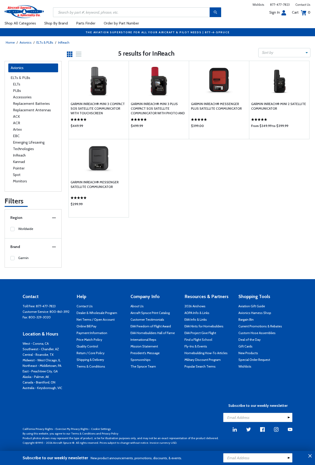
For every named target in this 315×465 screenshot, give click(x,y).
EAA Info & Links (195, 319)
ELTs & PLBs (44, 42)
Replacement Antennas (32, 110)
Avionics (26, 42)
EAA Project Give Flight (200, 333)
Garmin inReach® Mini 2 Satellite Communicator (278, 106)
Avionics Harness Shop (254, 313)
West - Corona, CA (36, 343)
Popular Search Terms (200, 366)
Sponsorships (141, 360)
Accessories (22, 97)
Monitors (20, 181)
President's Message (145, 353)
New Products (248, 353)
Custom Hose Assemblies (257, 333)
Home (10, 42)
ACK (16, 116)
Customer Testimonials (147, 319)
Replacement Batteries (31, 103)
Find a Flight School (198, 340)
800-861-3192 (59, 312)
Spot (17, 174)
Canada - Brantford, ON (39, 382)
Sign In (274, 12)
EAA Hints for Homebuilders (203, 326)
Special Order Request (254, 360)
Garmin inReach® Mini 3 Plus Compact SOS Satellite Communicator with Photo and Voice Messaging (158, 108)
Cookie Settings (101, 429)
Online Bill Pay (86, 326)
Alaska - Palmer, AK (36, 377)
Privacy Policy (110, 433)
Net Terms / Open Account (96, 319)
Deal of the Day (249, 340)
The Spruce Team (143, 366)
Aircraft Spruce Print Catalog (150, 313)
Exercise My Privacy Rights (72, 429)
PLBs (17, 90)
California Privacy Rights (38, 429)
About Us (137, 306)
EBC (16, 136)
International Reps (143, 340)
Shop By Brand (56, 23)
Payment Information (92, 333)
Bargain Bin (246, 319)
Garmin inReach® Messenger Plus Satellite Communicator (216, 106)
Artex (17, 129)
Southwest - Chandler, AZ (41, 349)
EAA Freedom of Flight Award (151, 326)
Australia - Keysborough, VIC (42, 388)
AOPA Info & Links (196, 313)
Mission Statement (144, 346)
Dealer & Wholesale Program (97, 313)
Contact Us (302, 4)
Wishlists (258, 4)
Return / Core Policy (90, 353)
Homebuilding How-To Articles (206, 353)
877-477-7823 (280, 4)
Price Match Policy (89, 340)
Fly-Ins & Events (195, 346)
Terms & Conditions (91, 366)
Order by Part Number (121, 23)
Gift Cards (245, 346)
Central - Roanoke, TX (38, 355)
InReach (63, 42)
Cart (301, 12)
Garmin (23, 258)
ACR (16, 123)
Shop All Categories (20, 23)
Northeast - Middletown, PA (42, 366)
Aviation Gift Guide (251, 306)
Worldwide (25, 229)
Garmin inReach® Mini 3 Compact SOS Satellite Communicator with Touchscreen (98, 108)
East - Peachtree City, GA (40, 371)
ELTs (16, 84)
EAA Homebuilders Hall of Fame (153, 333)
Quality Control (87, 346)
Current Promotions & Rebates (260, 326)
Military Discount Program (202, 360)
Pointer (19, 168)
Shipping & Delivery (90, 360)
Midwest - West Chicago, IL (42, 360)
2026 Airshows (194, 306)
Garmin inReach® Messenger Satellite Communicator (95, 184)
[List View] (78, 54)
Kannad (19, 162)
